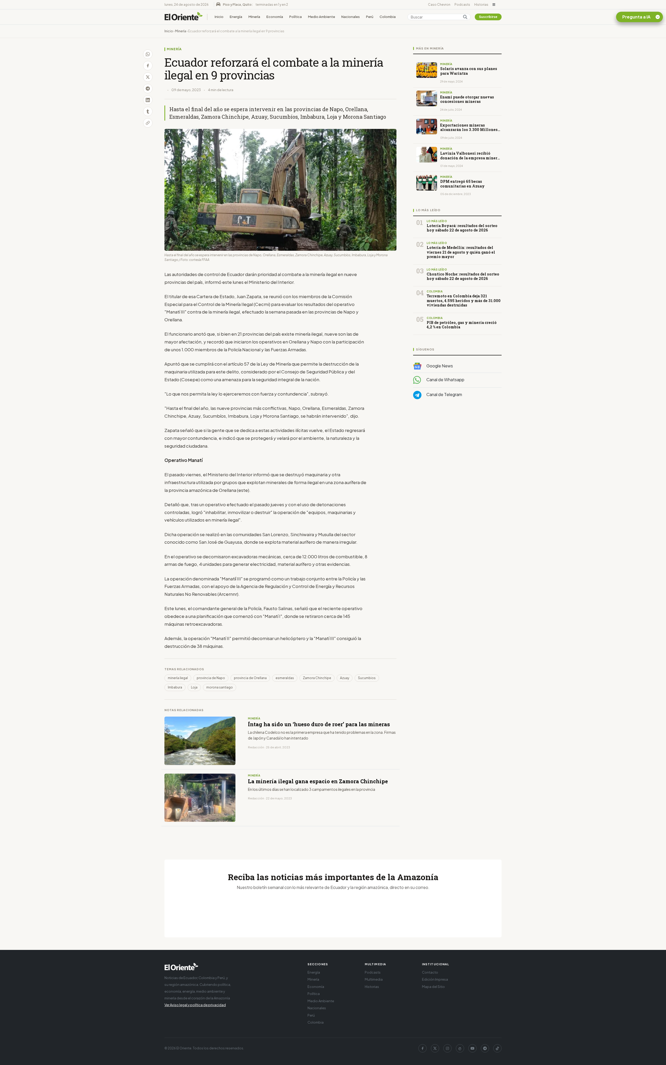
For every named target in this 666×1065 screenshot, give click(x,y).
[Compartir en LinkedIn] (147, 100)
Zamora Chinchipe (317, 678)
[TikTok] (497, 1048)
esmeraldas (285, 678)
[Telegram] (485, 1048)
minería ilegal (178, 678)
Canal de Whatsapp (445, 380)
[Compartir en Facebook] (147, 65)
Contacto (430, 972)
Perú (369, 17)
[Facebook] (422, 1048)
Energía (236, 17)
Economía (274, 17)
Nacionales (350, 17)
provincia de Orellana (250, 678)
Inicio (219, 17)
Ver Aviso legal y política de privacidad (195, 1005)
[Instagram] (447, 1048)
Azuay (344, 678)
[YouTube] (472, 1048)
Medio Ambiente (321, 17)
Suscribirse (488, 17)
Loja (194, 687)
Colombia (388, 17)
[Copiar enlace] (147, 123)
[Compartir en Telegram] (147, 88)
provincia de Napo (211, 678)
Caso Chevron (439, 5)
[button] (493, 4)
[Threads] (460, 1048)
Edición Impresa (435, 979)
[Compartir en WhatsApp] (147, 54)
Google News (439, 365)
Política (295, 17)
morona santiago (219, 687)
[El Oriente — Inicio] (183, 16)
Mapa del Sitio (433, 987)
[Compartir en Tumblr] (147, 111)
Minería (254, 17)
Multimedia (374, 979)
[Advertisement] (457, 455)
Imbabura (175, 687)
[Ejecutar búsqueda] (465, 17)
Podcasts (462, 5)
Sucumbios (367, 678)
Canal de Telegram (444, 394)
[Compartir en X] (147, 77)
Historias (481, 5)
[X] (435, 1048)
